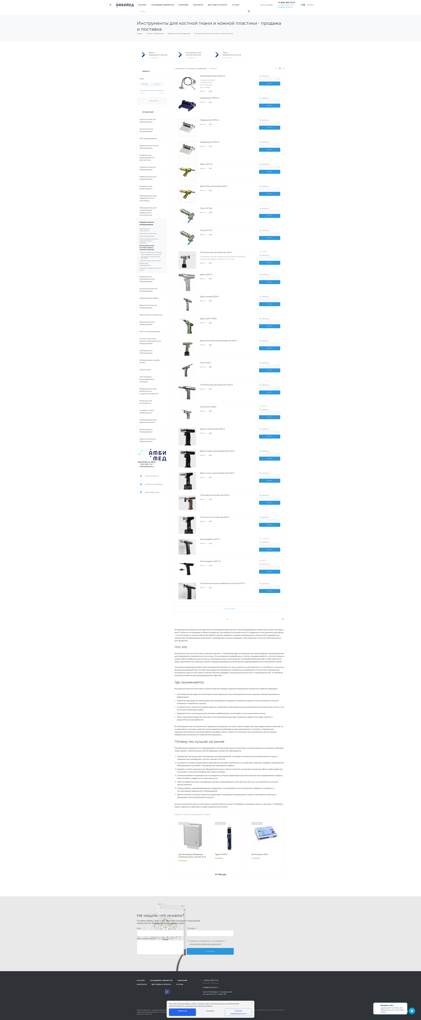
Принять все (182, 1011)
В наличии (213, 68)
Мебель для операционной (145, 264)
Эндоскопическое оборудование (147, 440)
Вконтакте (139, 991)
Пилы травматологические (232, 53)
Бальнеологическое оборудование (148, 306)
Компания (182, 980)
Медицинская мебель (149, 298)
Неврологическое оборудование (147, 168)
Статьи (179, 984)
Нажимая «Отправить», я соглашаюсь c (207, 942)
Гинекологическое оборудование (147, 120)
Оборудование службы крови (149, 361)
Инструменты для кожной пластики (193, 53)
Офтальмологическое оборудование (149, 147)
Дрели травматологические (158, 53)
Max (167, 991)
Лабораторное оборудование (146, 352)
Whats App (162, 991)
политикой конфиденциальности (205, 944)
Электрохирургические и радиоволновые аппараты (148, 241)
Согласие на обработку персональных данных (266, 1010)
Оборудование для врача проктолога (147, 421)
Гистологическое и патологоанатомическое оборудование (150, 341)
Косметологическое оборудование (148, 289)
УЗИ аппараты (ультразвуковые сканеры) (146, 379)
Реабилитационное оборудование (147, 178)
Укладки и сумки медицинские (146, 411)
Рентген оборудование (149, 331)
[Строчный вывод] (279, 68)
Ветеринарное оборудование (146, 430)
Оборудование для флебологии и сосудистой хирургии (148, 391)
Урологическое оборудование (146, 130)
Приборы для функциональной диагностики (146, 157)
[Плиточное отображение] (276, 68)
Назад (177, 851)
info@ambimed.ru (285, 7)
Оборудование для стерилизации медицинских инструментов (147, 211)
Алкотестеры (145, 370)
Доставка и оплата (161, 984)
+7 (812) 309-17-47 (286, 3)
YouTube (150, 991)
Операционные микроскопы (150, 260)
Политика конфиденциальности (238, 1012)
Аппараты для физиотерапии (145, 187)
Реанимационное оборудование (147, 323)
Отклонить (210, 1011)
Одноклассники (156, 991)
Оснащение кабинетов (161, 980)
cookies (193, 1004)
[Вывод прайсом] (283, 68)
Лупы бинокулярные (147, 236)
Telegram (145, 991)
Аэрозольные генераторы (150, 315)
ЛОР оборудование (148, 138)
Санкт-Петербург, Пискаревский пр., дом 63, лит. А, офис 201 (217, 993)
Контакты (142, 984)
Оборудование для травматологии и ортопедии (147, 198)
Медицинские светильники (144, 230)
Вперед (281, 851)
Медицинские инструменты (145, 402)
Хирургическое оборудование (146, 223)
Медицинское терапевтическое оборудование (147, 279)
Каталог (141, 980)
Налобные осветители (148, 233)
